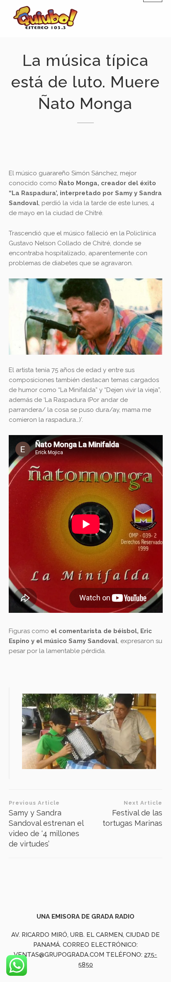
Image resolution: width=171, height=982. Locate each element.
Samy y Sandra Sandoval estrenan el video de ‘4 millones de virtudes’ (46, 824)
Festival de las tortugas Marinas (132, 813)
